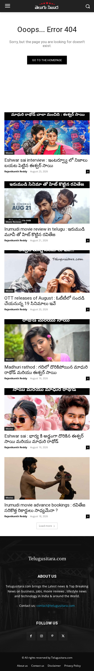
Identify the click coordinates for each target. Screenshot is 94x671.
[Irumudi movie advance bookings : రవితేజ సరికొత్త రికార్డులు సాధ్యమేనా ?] (47, 478)
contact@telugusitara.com (56, 606)
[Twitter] (63, 636)
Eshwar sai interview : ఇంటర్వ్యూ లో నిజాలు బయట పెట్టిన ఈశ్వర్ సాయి (45, 163)
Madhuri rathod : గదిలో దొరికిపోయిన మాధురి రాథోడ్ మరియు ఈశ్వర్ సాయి (46, 369)
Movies (9, 152)
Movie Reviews (13, 221)
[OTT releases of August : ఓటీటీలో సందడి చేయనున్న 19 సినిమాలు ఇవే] (47, 271)
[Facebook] (31, 636)
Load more (45, 526)
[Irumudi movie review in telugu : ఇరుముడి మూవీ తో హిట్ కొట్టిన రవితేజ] (47, 202)
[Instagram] (41, 636)
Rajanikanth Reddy (15, 171)
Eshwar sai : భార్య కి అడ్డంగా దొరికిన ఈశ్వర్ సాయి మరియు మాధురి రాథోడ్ (44, 438)
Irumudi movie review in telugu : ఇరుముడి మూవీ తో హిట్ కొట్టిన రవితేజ (44, 231)
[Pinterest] (52, 636)
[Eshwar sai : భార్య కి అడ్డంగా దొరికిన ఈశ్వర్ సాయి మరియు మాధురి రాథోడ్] (47, 409)
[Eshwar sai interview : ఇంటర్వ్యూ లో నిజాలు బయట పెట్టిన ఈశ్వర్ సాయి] (47, 133)
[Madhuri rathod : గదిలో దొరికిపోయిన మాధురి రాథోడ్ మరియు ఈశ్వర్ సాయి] (47, 340)
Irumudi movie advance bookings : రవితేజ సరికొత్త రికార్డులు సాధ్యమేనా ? (44, 507)
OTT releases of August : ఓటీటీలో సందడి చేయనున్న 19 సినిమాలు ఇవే (44, 300)
